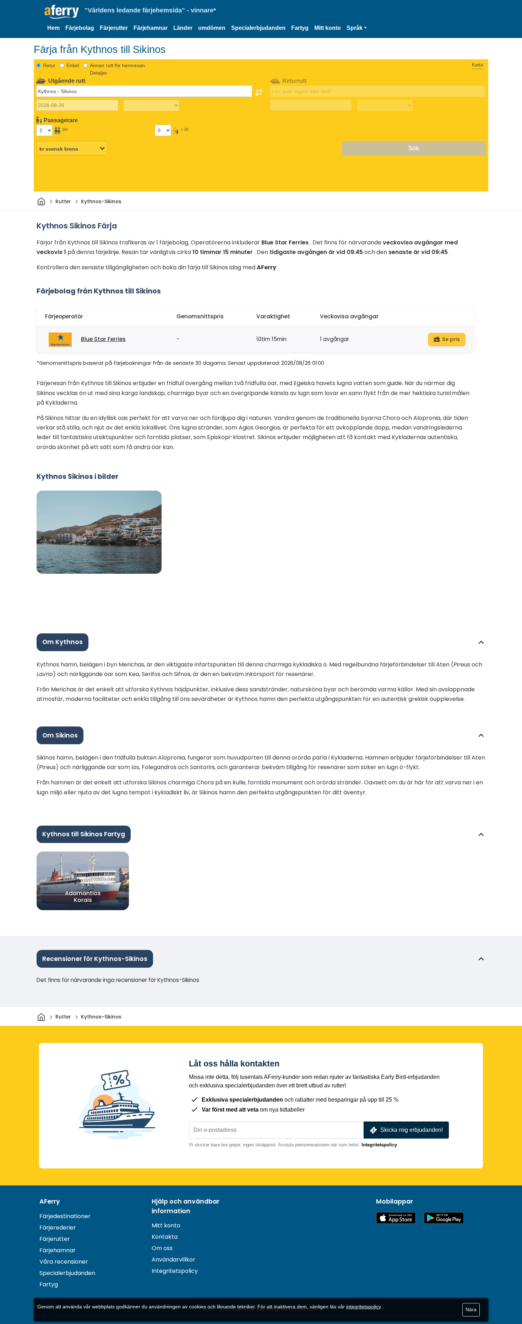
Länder (182, 28)
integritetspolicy (363, 1306)
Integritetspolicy (379, 1144)
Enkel (72, 65)
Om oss (162, 1248)
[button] (357, 28)
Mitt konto (327, 28)
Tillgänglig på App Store (396, 1218)
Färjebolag (79, 28)
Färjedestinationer (65, 1216)
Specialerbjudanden (258, 28)
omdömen (211, 28)
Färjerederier (57, 1227)
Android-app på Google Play (444, 1218)
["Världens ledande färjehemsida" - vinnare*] (61, 12)
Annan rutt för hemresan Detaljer (117, 69)
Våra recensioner (63, 1262)
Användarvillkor (173, 1259)
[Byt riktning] (258, 92)
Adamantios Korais (83, 896)
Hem (53, 28)
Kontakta (165, 1237)
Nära (471, 1309)
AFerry (49, 1201)
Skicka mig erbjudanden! (411, 1130)
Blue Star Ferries (103, 339)
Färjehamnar (151, 28)
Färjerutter (114, 28)
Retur (49, 65)
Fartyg (300, 28)
